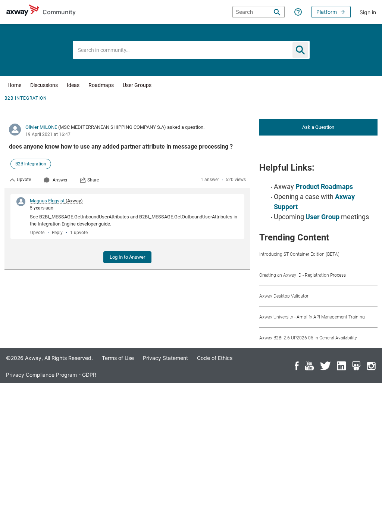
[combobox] (191, 50)
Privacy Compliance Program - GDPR (51, 374)
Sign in (368, 12)
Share (93, 180)
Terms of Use (118, 358)
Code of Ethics (214, 358)
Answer (60, 180)
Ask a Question (318, 127)
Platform (326, 12)
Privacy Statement (165, 358)
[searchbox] (258, 12)
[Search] (277, 12)
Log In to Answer (127, 257)
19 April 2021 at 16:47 (48, 134)
